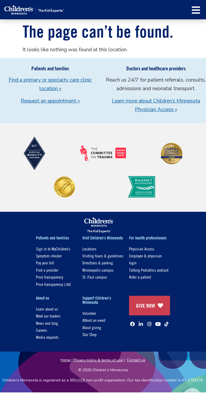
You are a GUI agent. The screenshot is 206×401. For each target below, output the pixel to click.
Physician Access (141, 248)
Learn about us (47, 308)
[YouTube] (158, 324)
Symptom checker (49, 255)
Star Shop (89, 334)
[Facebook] (132, 324)
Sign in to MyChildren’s (53, 248)
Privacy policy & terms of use (98, 360)
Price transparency (49, 276)
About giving (91, 327)
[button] (196, 10)
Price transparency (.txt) (53, 284)
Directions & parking (97, 262)
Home (66, 360)
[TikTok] (166, 324)
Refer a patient (140, 276)
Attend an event (93, 320)
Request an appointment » (50, 100)
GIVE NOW (145, 305)
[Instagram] (149, 324)
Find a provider (47, 269)
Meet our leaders (48, 315)
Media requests (47, 337)
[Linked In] (140, 324)
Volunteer (89, 313)
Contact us (136, 360)
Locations (89, 248)
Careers (41, 330)
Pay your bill (45, 262)
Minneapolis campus (97, 269)
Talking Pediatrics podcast (148, 269)
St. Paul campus (94, 276)
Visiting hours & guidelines (102, 255)
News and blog (47, 323)
